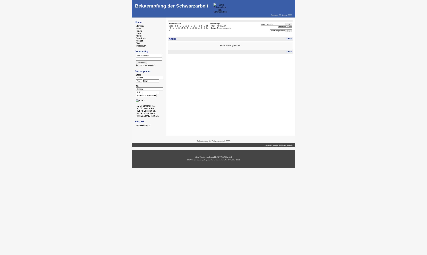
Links (138, 33)
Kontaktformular (143, 125)
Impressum (141, 46)
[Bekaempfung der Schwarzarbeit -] (220, 12)
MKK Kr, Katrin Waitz (145, 113)
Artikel (139, 36)
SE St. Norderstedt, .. (145, 106)
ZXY (224, 26)
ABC (219, 26)
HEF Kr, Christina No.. (146, 111)
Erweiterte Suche (285, 27)
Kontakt (139, 41)
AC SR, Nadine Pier (145, 108)
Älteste (228, 28)
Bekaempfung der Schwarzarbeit (171, 6)
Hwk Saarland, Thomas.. (147, 116)
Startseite (140, 26)
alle (171, 26)
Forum (139, 31)
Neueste (220, 28)
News (138, 28)
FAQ (138, 43)
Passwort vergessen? (145, 65)
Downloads (141, 38)
